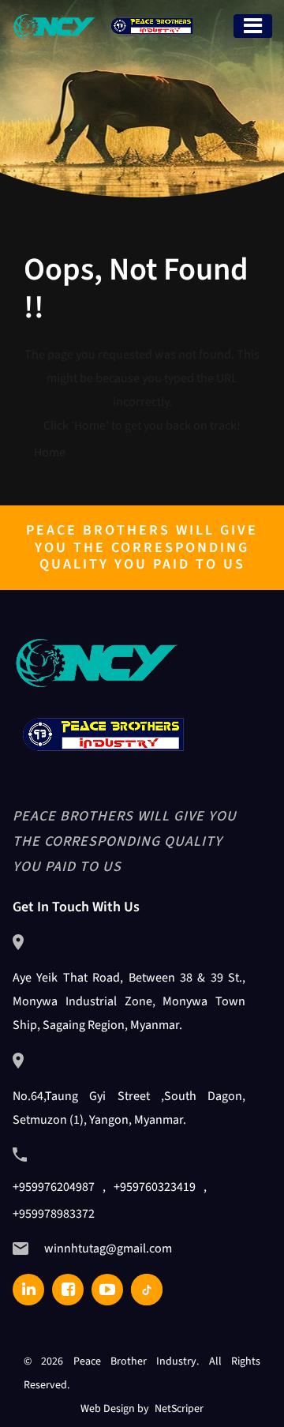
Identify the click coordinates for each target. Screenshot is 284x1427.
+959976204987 (54, 1187)
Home (49, 452)
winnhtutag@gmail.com (108, 1248)
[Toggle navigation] (253, 26)
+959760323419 (155, 1187)
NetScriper (179, 1409)
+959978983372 (54, 1213)
